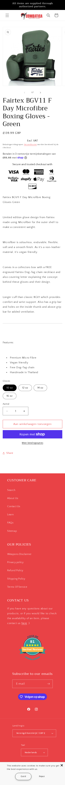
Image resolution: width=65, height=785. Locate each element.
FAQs (10, 522)
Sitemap (12, 531)
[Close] (62, 765)
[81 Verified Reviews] (32, 662)
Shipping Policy (16, 578)
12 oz (25, 387)
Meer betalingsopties (32, 443)
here (24, 623)
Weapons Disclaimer (19, 554)
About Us (12, 498)
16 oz (9, 395)
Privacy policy (15, 562)
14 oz (40, 387)
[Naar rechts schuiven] (40, 93)
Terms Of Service (17, 586)
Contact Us (13, 506)
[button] (7, 15)
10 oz (9, 387)
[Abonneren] (49, 684)
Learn (10, 514)
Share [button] (9, 453)
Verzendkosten (30, 145)
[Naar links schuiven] (25, 93)
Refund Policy (15, 570)
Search (11, 490)
